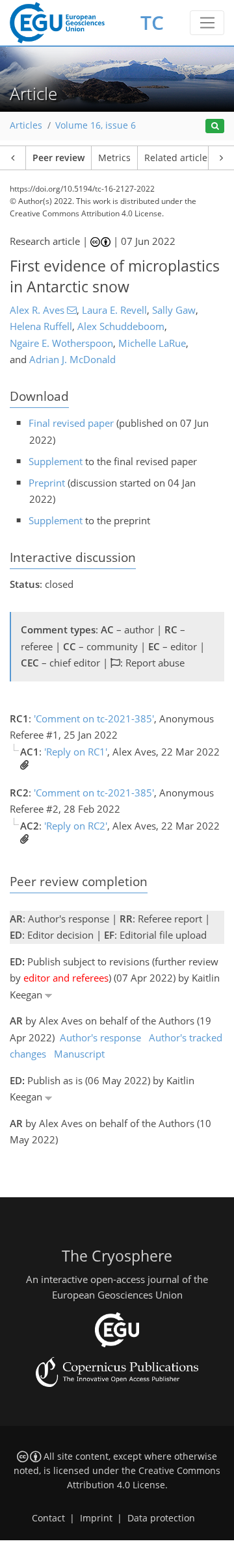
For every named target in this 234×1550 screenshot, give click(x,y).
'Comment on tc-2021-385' (94, 718)
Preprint (47, 482)
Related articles (178, 158)
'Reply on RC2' (75, 825)
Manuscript (79, 1053)
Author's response (100, 1037)
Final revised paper (71, 422)
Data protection (161, 1518)
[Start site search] (214, 126)
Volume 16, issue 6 (95, 125)
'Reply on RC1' (75, 751)
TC (152, 22)
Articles (26, 125)
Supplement (56, 461)
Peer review (58, 158)
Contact (48, 1518)
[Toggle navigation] (207, 22)
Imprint (96, 1518)
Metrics (114, 158)
